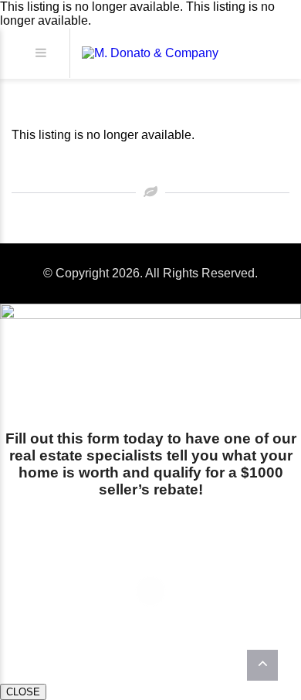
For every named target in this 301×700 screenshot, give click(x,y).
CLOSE (23, 692)
